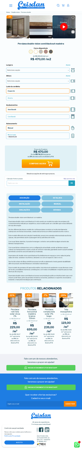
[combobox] (37, 70)
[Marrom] (46, 52)
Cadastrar (70, 404)
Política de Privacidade (12, 436)
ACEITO (19, 442)
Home (8, 12)
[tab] (24, 197)
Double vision (16, 12)
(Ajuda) (68, 65)
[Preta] (51, 52)
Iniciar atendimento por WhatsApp (42, 368)
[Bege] (31, 52)
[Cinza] (41, 52)
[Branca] (36, 52)
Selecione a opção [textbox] (13, 70)
